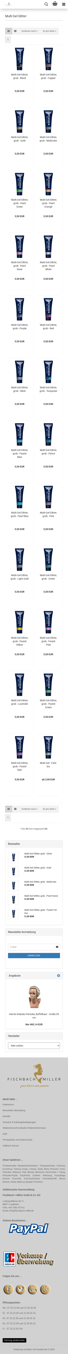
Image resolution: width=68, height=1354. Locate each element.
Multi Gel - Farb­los (48, 765)
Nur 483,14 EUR (34, 1024)
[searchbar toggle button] (46, 4)
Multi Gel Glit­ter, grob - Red (48, 327)
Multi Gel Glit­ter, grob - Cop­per (48, 76)
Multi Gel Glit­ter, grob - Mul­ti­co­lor (48, 139)
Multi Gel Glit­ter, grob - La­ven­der (19, 702)
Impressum (8, 1104)
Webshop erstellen (23, 1349)
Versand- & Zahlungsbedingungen (19, 1122)
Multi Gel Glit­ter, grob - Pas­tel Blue (19, 453)
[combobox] (29, 31)
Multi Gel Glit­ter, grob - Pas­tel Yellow (19, 641)
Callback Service (11, 1145)
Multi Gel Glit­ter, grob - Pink (48, 514)
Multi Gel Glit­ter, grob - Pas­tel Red (19, 766)
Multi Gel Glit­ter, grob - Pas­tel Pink (48, 641)
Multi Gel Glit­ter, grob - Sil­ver (19, 389)
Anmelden (34, 955)
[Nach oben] (58, 1349)
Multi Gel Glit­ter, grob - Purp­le (19, 327)
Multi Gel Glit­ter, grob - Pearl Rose (19, 266)
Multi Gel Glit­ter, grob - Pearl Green (19, 203)
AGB (5, 1134)
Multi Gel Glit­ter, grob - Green (48, 577)
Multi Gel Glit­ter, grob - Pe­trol (48, 452)
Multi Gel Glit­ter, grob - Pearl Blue (19, 514)
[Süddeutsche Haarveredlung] (7, 4)
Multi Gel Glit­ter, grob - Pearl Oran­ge (48, 203)
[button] (8, 31)
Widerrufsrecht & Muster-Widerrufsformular (24, 1128)
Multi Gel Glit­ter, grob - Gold (19, 139)
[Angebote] (58, 976)
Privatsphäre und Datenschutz (17, 1139)
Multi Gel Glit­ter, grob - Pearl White (48, 266)
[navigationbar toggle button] (63, 4)
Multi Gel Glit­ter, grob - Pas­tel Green (48, 704)
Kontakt (6, 1116)
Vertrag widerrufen (14, 1340)
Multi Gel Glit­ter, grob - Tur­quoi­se (48, 389)
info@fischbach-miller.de (21, 1210)
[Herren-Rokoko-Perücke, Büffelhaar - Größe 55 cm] (34, 995)
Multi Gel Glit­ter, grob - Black (19, 76)
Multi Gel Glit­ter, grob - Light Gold (20, 577)
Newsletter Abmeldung (14, 1110)
